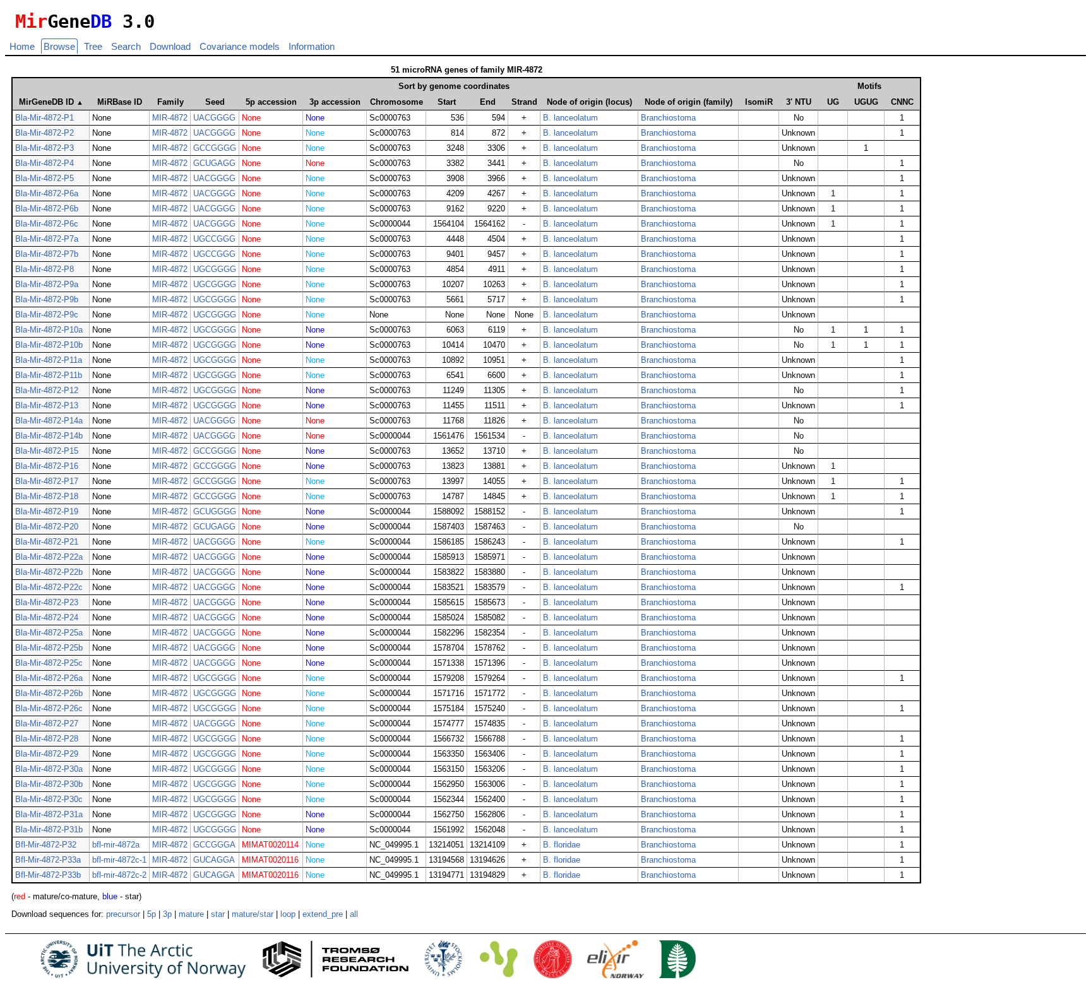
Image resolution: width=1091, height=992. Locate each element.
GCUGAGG (214, 163)
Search (126, 46)
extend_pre (322, 914)
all (354, 914)
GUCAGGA (214, 860)
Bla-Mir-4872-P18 (46, 496)
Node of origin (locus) (589, 102)
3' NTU (798, 102)
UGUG (866, 102)
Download (170, 46)
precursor (123, 914)
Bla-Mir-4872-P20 (46, 526)
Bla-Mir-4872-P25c (49, 663)
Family (170, 102)
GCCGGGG (214, 148)
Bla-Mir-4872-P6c (46, 223)
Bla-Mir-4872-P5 (44, 178)
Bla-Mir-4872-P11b (48, 375)
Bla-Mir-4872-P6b (46, 208)
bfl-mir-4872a (116, 844)
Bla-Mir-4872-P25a (49, 632)
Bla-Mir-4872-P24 (46, 617)
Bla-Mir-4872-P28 (46, 738)
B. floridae (561, 844)
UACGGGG (214, 117)
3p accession (335, 102)
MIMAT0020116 (270, 860)
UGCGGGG (214, 269)
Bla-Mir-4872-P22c (49, 587)
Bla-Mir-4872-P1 (44, 117)
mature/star (252, 914)
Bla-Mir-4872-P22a (49, 557)
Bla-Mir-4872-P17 (46, 481)
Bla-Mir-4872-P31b (49, 829)
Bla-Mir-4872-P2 (44, 133)
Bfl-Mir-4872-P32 (45, 844)
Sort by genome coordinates (454, 86)
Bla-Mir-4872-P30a (49, 769)
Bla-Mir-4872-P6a (46, 193)
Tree (93, 46)
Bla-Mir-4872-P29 (46, 754)
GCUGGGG (214, 511)
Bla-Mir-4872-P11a (48, 360)
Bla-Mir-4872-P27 (46, 723)
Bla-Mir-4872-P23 (46, 602)
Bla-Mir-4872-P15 (46, 451)
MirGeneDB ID (51, 102)
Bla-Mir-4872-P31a (49, 814)
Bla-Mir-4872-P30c (49, 799)
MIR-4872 (170, 117)
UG (833, 102)
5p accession (271, 102)
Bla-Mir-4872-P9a (46, 284)
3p (167, 914)
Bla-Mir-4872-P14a (49, 420)
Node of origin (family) (688, 102)
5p (151, 914)
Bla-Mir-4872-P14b (49, 435)
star (218, 914)
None (251, 117)
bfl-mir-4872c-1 (119, 860)
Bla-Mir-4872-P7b (46, 254)
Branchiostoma (668, 117)
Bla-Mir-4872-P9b (46, 299)
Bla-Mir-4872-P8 (44, 269)
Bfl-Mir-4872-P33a (48, 860)
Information (312, 46)
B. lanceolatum (570, 117)
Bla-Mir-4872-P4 (44, 163)
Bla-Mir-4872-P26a (49, 678)
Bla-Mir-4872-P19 (46, 511)
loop (287, 914)
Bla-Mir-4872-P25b (49, 647)
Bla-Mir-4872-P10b (49, 345)
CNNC (902, 102)
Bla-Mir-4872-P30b (49, 784)
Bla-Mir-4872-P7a (46, 239)
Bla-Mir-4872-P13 (46, 405)
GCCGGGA (214, 844)
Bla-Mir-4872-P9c (46, 314)
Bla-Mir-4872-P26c (49, 708)
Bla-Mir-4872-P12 (46, 390)
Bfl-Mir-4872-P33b (48, 875)
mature (191, 914)
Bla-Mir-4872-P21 (46, 541)
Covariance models (240, 46)
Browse (59, 46)
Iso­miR (759, 102)
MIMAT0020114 (270, 844)
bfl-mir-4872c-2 (119, 875)
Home (22, 46)
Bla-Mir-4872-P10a (49, 329)
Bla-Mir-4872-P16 (46, 466)
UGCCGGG (214, 239)
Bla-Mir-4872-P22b (49, 572)
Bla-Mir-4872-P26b (49, 693)
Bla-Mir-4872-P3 (44, 148)
